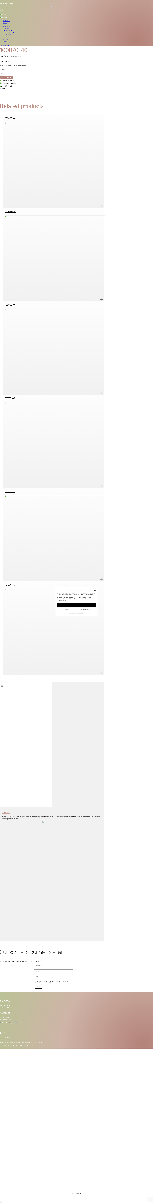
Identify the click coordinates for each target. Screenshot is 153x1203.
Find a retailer (126, 15)
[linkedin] (135, 28)
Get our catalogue (128, 21)
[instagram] (142, 28)
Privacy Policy (79, 612)
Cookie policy (72, 612)
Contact (123, 24)
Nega (66, 609)
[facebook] (128, 28)
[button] (95, 590)
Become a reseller (127, 18)
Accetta (76, 604)
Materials (124, 12)
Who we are (125, 10)
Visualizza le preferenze (86, 609)
